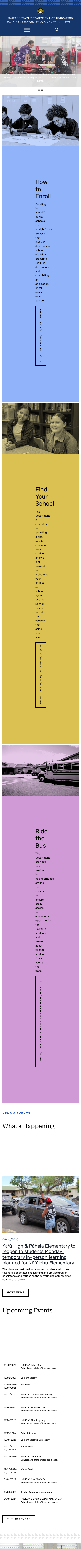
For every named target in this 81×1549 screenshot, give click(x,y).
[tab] (39, 90)
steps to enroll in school (41, 335)
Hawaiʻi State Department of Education (40, 18)
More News (15, 1292)
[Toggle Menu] (27, 30)
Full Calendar (19, 1519)
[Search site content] (57, 28)
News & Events (16, 1113)
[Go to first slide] (77, 62)
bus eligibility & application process (41, 1021)
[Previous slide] (4, 62)
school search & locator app (41, 675)
